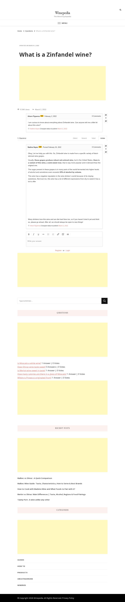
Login (68, 250)
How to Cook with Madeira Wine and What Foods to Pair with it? (46, 489)
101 (42, 116)
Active (102, 138)
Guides (20, 560)
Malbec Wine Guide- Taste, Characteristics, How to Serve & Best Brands (49, 483)
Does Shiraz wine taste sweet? (31, 366)
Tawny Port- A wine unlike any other (33, 499)
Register (58, 250)
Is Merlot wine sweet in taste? (31, 370)
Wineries (21, 585)
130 (40, 147)
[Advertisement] (62, 83)
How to (21, 566)
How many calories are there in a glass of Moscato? (42, 374)
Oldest (75, 138)
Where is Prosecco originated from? (34, 377)
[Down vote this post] (106, 121)
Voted (93, 138)
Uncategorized (25, 579)
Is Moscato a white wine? (29, 363)
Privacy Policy (68, 598)
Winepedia (62, 12)
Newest (84, 138)
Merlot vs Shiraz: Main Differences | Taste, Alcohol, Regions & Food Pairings (51, 494)
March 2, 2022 (62, 129)
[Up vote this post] (106, 115)
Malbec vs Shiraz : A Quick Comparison (34, 478)
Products (22, 572)
